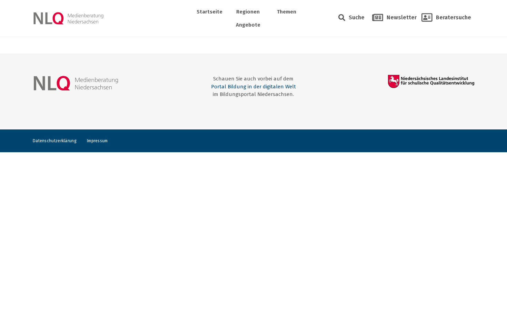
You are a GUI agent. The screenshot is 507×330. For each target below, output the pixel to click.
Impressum (97, 140)
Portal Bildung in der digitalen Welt (253, 87)
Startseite (209, 12)
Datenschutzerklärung (55, 140)
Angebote (248, 25)
